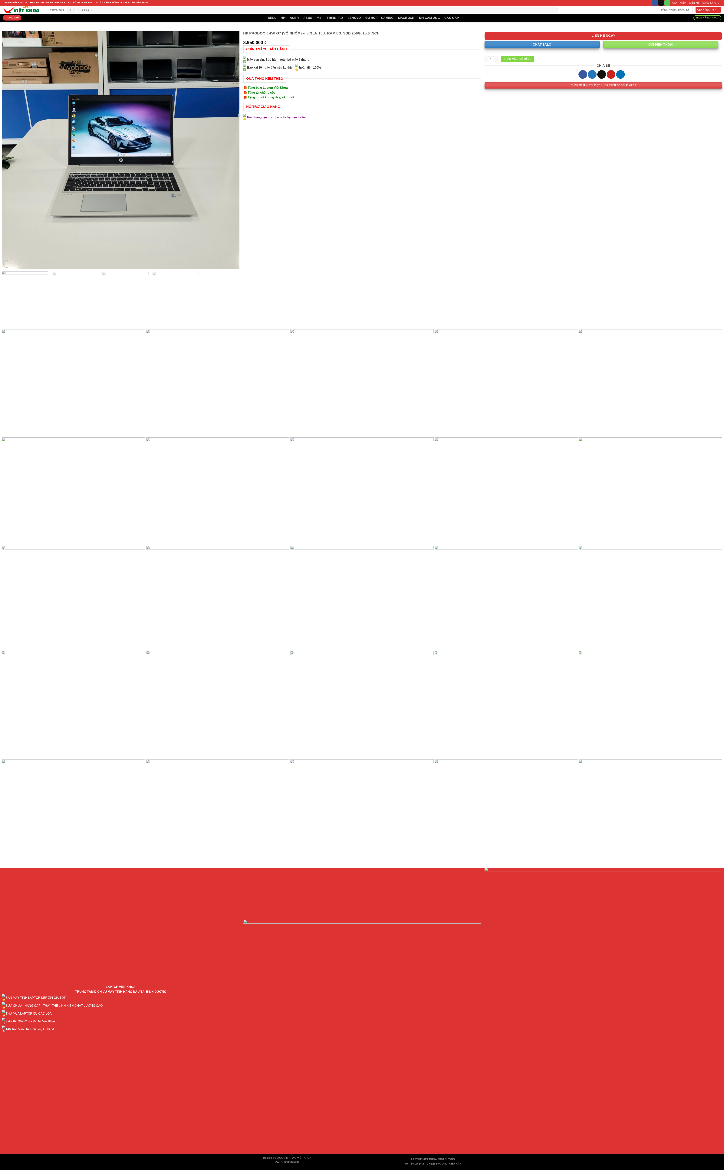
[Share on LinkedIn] (620, 74)
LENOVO (354, 17)
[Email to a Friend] (601, 74)
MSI (319, 17)
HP (283, 17)
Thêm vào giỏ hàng (517, 59)
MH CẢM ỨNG (429, 17)
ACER (294, 17)
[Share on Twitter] (592, 74)
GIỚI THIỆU (679, 2)
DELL (272, 17)
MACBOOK (406, 17)
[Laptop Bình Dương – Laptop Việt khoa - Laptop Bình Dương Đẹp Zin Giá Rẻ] (22, 10)
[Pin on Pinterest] (611, 74)
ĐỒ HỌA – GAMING (379, 17)
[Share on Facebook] (582, 74)
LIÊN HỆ (694, 2)
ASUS (307, 17)
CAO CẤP (451, 17)
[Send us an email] (661, 3)
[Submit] (554, 10)
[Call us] (667, 3)
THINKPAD (335, 17)
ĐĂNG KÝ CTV (711, 2)
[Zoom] (7, 264)
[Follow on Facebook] (655, 3)
